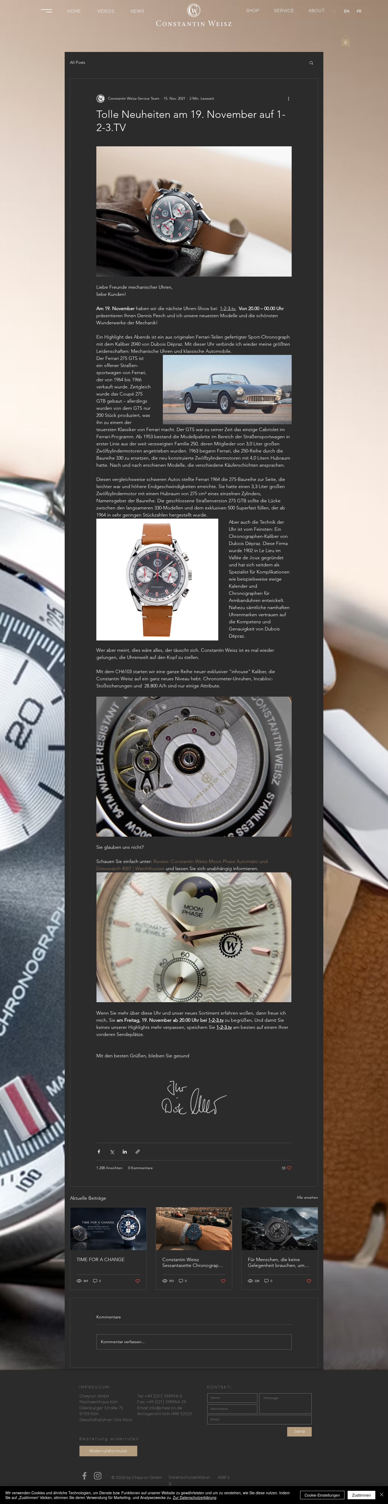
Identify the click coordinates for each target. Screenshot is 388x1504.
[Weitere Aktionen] (288, 98)
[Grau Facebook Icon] (84, 1476)
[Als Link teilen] (137, 1151)
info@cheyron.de (165, 1408)
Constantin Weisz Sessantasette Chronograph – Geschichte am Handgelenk (193, 1262)
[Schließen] (381, 1495)
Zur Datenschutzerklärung (194, 1497)
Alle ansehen (307, 1197)
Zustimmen (361, 1495)
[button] (46, 10)
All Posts (77, 62)
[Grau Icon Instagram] (98, 1476)
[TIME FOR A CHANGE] (108, 1228)
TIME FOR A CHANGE (101, 1259)
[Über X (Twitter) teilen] (111, 1151)
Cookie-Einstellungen (322, 1495)
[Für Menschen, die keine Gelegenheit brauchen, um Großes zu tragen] (280, 1228)
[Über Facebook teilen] (98, 1151)
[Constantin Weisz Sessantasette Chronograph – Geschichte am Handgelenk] (194, 1228)
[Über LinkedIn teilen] (124, 1151)
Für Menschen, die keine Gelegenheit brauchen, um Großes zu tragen (276, 1262)
